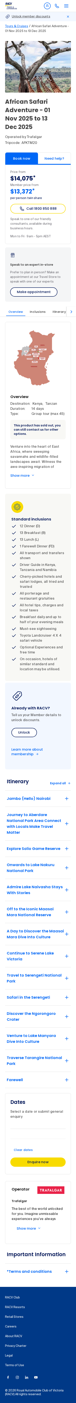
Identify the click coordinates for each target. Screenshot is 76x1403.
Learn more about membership (27, 752)
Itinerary (59, 312)
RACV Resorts (15, 1307)
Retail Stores (14, 1316)
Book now (21, 158)
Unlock (24, 732)
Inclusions (38, 312)
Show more (20, 475)
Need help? (54, 158)
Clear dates (23, 1150)
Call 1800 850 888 (41, 208)
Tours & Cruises (16, 26)
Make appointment (34, 291)
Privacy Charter (15, 1346)
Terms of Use (14, 1365)
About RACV (13, 1336)
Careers (10, 1326)
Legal (9, 1355)
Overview (15, 312)
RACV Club (12, 1297)
